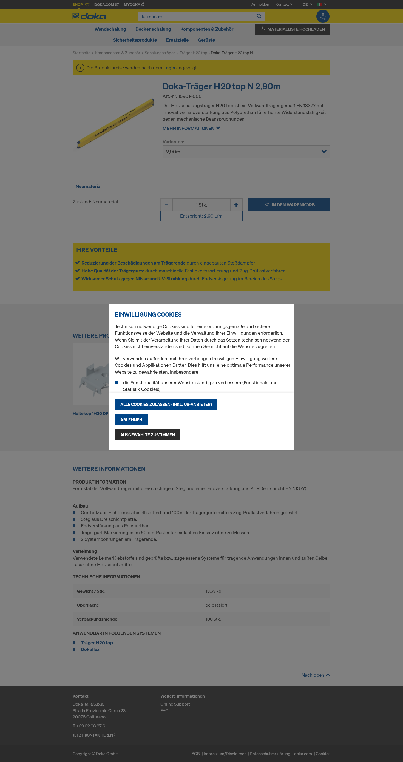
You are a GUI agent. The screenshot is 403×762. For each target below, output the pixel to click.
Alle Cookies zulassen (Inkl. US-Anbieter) (166, 404)
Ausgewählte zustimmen (147, 434)
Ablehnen (131, 419)
